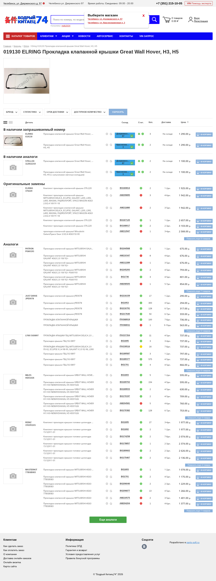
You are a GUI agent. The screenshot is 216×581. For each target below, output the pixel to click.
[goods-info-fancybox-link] (107, 134)
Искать (154, 20)
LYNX (28, 335)
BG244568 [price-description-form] (125, 248)
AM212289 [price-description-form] (125, 262)
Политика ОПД (74, 546)
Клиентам (46, 36)
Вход (196, 18)
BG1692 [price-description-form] (125, 429)
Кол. (151, 122)
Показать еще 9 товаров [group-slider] (198, 239)
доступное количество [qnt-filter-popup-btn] (87, 112)
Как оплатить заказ (13, 550)
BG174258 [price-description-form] (125, 436)
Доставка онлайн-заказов (17, 558)
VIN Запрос (146, 36)
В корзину (206, 134)
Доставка (166, 122)
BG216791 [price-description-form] (125, 308)
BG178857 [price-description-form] (125, 443)
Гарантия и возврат (76, 550)
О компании (10, 554)
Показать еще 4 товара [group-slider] (199, 418)
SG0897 (35, 335)
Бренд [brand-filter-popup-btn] (9, 112)
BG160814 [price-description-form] (125, 188)
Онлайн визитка (12, 562)
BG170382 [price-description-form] (125, 410)
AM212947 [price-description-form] (125, 231)
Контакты (126, 36)
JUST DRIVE (31, 296)
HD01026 (29, 378)
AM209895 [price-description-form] (125, 195)
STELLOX (29, 161)
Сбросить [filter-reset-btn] (118, 112)
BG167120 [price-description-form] (125, 220)
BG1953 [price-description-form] (125, 303)
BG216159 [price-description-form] (125, 296)
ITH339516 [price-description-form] (125, 346)
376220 (28, 191)
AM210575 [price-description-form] (125, 498)
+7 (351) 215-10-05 (169, 3)
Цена (183, 122)
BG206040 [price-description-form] (125, 483)
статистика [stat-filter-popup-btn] (30, 112)
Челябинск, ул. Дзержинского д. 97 (105, 19)
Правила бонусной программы (83, 558)
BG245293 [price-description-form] (125, 270)
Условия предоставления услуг (83, 554)
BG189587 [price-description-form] (125, 353)
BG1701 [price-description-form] (125, 365)
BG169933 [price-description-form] (125, 389)
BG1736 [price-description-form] (125, 277)
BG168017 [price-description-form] (125, 226)
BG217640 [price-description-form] (125, 314)
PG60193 (29, 251)
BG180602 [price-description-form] (125, 450)
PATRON (29, 248)
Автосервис (105, 36)
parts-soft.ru (192, 542)
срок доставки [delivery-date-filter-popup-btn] (55, 112)
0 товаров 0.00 (177, 19)
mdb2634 (66, 26)
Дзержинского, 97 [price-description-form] (123, 135)
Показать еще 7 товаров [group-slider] (198, 291)
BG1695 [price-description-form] (125, 341)
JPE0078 (29, 298)
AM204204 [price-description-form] (125, 503)
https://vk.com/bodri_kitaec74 (144, 546)
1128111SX (30, 164)
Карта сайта (10, 566)
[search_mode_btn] (5, 122)
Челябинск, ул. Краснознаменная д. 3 (106, 23)
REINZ (28, 422)
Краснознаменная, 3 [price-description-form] (123, 146)
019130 (28, 136)
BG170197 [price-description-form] (125, 396)
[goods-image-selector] (13, 140)
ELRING (29, 134)
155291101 (30, 425)
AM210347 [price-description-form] (125, 255)
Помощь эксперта (199, 3)
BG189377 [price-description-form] (125, 359)
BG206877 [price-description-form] (125, 491)
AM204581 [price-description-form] (125, 403)
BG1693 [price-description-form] (125, 375)
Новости (84, 36)
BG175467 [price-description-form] (125, 457)
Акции (66, 36)
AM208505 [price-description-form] (125, 284)
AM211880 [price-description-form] (125, 207)
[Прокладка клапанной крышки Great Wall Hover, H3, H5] (26, 80)
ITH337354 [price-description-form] (125, 335)
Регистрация (201, 21)
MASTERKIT (31, 469)
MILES (28, 375)
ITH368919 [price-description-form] (125, 319)
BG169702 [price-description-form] (125, 382)
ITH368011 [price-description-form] (125, 325)
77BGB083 (30, 472)
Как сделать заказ (13, 546)
